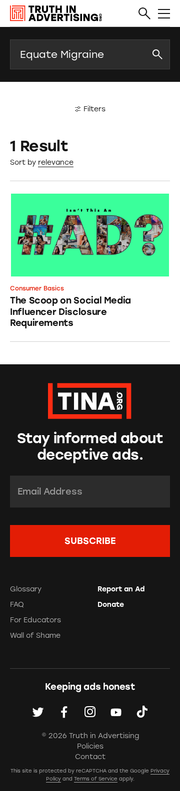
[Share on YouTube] (116, 712)
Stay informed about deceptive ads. (90, 446)
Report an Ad (121, 589)
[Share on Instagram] (90, 712)
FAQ (17, 604)
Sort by (23, 162)
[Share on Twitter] (38, 712)
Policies (90, 746)
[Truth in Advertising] (56, 13)
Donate (111, 604)
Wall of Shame (35, 635)
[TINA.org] (90, 399)
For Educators (35, 620)
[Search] (144, 14)
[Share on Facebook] (64, 712)
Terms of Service (96, 779)
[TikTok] (142, 712)
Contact (90, 757)
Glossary (26, 589)
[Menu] (164, 14)
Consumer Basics (37, 288)
